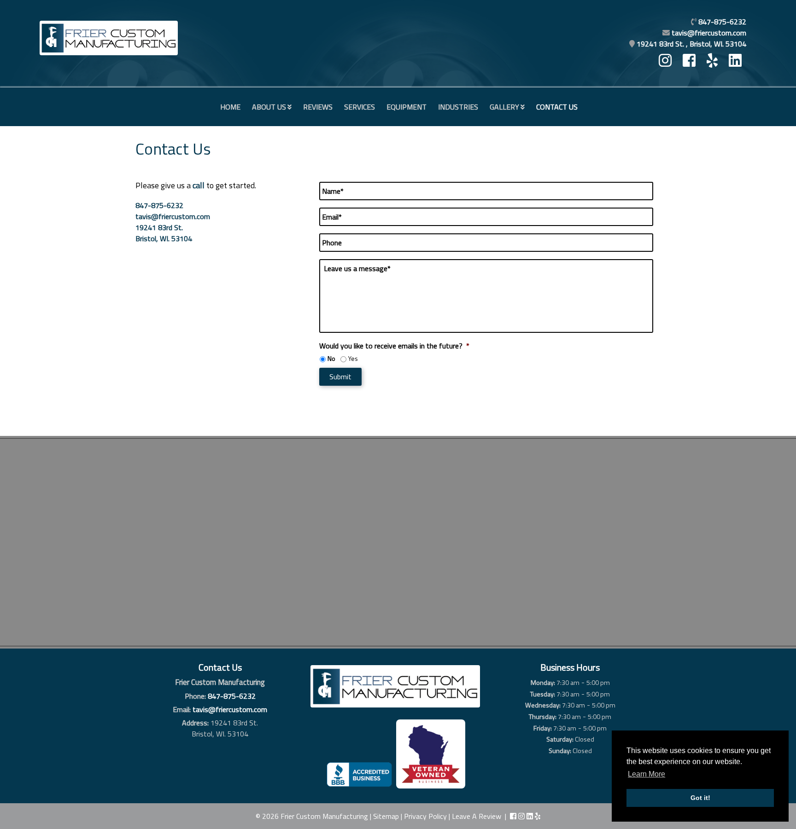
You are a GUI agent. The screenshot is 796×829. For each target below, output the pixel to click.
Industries (458, 106)
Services (359, 106)
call (199, 185)
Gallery (504, 106)
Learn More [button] (646, 774)
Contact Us (557, 106)
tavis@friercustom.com (709, 32)
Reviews (318, 106)
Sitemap (386, 816)
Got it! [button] (700, 797)
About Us (269, 106)
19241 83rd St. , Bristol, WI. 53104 (691, 43)
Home (230, 106)
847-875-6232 (159, 205)
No (331, 358)
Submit (340, 376)
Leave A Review (476, 816)
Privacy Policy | (428, 816)
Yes (353, 358)
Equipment (406, 106)
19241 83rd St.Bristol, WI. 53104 (163, 233)
